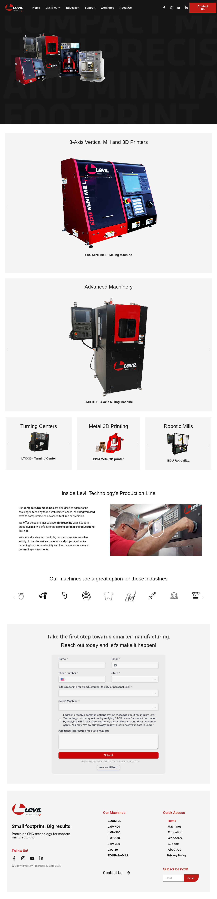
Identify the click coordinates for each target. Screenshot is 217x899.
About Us (174, 849)
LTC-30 (113, 849)
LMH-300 (114, 832)
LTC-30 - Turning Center (38, 458)
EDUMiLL (114, 821)
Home (172, 821)
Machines (175, 826)
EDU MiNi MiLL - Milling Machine (108, 255)
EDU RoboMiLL (178, 460)
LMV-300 (114, 844)
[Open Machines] (59, 8)
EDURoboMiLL (118, 855)
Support (173, 844)
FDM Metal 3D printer (108, 459)
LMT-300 (114, 838)
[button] (7, 207)
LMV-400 (114, 826)
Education (175, 832)
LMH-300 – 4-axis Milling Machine (108, 402)
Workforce (175, 838)
